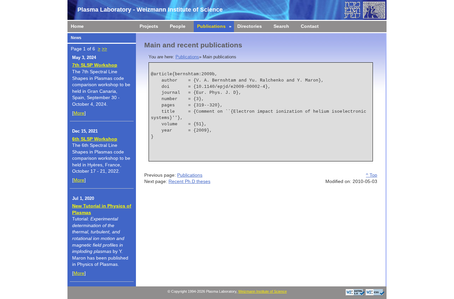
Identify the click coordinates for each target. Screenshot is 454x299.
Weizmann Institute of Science (262, 291)
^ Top (371, 175)
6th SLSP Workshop (94, 139)
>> (104, 48)
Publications (187, 57)
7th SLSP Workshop (94, 65)
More (78, 113)
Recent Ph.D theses (189, 181)
